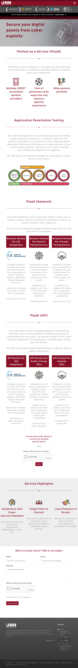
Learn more (59, 15)
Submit (39, 464)
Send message (12, 603)
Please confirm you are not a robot (36, 451)
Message (9, 566)
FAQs (56, 662)
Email (42, 557)
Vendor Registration (45, 662)
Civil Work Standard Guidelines (27, 662)
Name (8, 557)
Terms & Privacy (66, 662)
